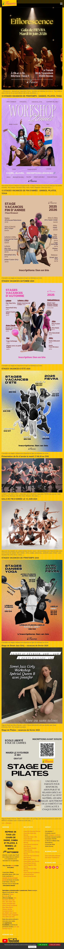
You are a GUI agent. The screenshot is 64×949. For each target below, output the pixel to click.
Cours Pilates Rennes (30, 863)
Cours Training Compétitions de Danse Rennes (31, 873)
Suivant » (9, 823)
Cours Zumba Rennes (30, 876)
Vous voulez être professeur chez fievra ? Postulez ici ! (52, 856)
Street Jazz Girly (9, 917)
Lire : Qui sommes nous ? (10, 927)
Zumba (6, 896)
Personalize (32, 947)
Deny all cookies (55, 944)
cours (12, 865)
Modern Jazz (8, 913)
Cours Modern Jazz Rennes (31, 861)
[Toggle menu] (61, 4)
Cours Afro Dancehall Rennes (32, 831)
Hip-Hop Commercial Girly (7, 910)
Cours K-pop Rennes (29, 859)
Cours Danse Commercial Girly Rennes (31, 845)
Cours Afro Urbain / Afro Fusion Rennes (30, 838)
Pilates (11, 894)
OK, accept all (43, 944)
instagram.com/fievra (54, 835)
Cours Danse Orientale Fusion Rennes (30, 849)
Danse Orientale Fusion (9, 914)
